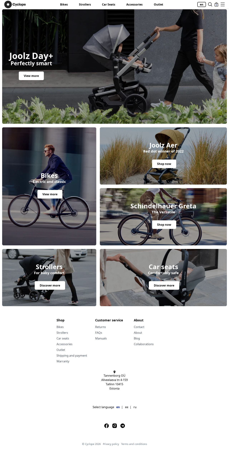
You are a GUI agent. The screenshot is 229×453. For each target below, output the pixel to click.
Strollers (85, 4)
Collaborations (144, 344)
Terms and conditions (134, 444)
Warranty (63, 361)
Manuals (101, 338)
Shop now (164, 164)
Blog (137, 338)
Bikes (64, 4)
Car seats (108, 4)
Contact (139, 327)
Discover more (50, 285)
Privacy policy (111, 444)
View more (31, 76)
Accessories (134, 4)
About (138, 333)
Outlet (158, 4)
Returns (100, 327)
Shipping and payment (72, 355)
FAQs (98, 333)
